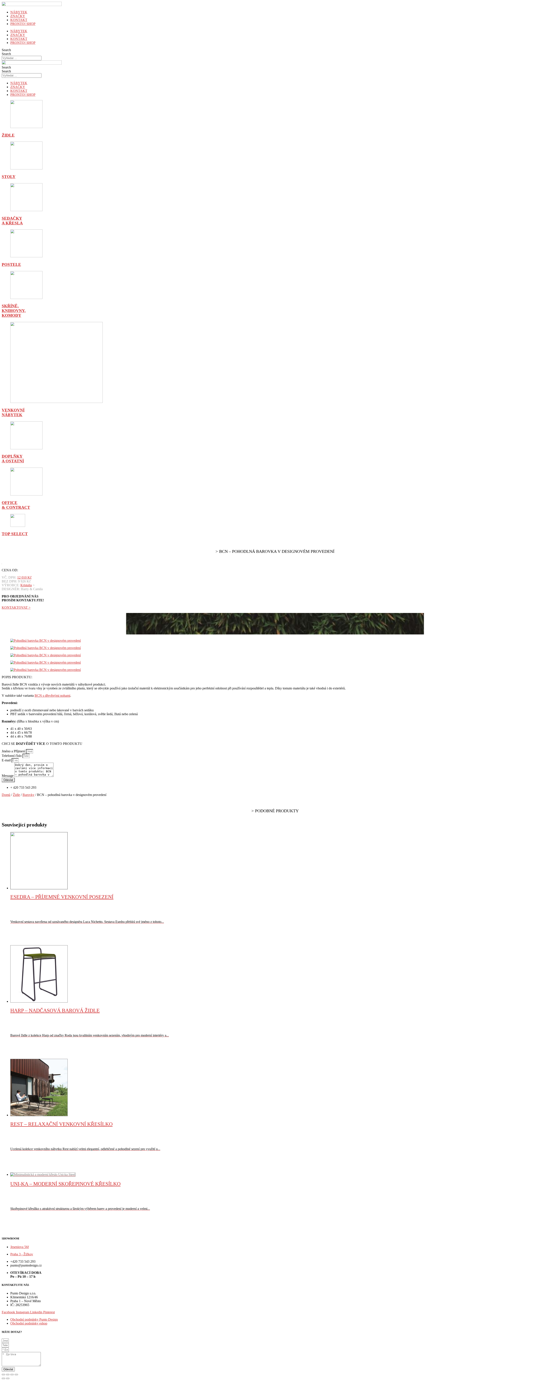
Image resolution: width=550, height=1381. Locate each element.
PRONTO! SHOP (22, 24)
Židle (16, 795)
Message (8, 775)
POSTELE (11, 264)
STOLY (8, 176)
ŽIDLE (8, 135)
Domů (6, 795)
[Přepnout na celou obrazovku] (12, 1374)
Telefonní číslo (12, 756)
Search (6, 50)
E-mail (7, 760)
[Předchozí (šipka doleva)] (3, 1378)
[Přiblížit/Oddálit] (16, 1374)
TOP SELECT (15, 534)
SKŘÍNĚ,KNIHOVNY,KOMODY (14, 311)
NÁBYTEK (18, 12)
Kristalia (26, 585)
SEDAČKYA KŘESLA (12, 220)
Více (23, 943)
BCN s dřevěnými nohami (52, 695)
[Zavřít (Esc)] (3, 1374)
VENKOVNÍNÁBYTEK (13, 412)
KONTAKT (18, 20)
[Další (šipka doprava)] (7, 1378)
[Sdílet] (7, 1374)
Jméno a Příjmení (14, 751)
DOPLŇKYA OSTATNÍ (13, 458)
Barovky (28, 795)
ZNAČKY (17, 16)
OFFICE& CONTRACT (16, 505)
